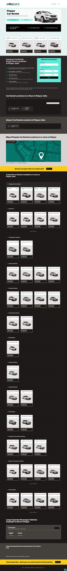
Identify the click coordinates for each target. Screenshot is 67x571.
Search (49, 77)
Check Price (15, 51)
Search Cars (13, 19)
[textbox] (49, 64)
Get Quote (26, 19)
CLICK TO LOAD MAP (11, 141)
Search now (49, 168)
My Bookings (53, 3)
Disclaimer (32, 567)
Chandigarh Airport (14, 125)
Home (23, 567)
